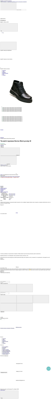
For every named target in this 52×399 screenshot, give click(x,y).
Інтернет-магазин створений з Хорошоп (7, 328)
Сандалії (3, 75)
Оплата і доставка (5, 349)
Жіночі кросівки (5, 73)
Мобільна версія (18, 327)
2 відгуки (2, 145)
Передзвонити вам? (4, 372)
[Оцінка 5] (25, 307)
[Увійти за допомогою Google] (25, 288)
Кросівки (4, 72)
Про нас (3, 348)
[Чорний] (10, 176)
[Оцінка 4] (8, 307)
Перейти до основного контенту (6, 0)
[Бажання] (26, 55)
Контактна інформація (6, 351)
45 (2, 186)
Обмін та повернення (6, 350)
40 (0, 186)
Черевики (4, 70)
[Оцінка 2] (25, 299)
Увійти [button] (1, 174)
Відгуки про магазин (6, 353)
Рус (3, 32)
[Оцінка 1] (8, 299)
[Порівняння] (8, 46)
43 (1, 186)
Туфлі (3, 71)
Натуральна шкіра (12, 193)
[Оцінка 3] (41, 299)
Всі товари (4, 347)
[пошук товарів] (8, 6)
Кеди (3, 74)
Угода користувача (5, 352)
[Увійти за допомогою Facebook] (8, 288)
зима (10, 199)
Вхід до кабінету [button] (5, 346)
